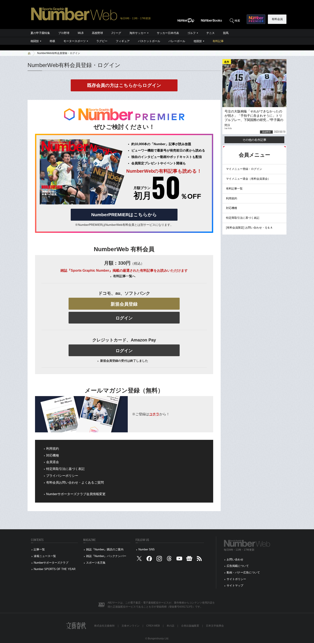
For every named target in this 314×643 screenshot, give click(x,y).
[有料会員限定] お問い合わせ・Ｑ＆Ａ (249, 227)
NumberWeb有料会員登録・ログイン (58, 53)
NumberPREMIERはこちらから (124, 214)
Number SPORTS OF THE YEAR (54, 569)
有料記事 (218, 41)
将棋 (52, 41)
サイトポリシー (236, 579)
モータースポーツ (74, 41)
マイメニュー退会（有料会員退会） (248, 178)
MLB (81, 33)
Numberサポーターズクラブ (51, 562)
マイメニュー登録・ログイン (244, 169)
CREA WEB (153, 625)
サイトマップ (235, 585)
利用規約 (52, 448)
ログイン (124, 318)
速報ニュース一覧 (45, 556)
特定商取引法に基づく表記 (65, 469)
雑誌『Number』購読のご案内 (104, 549)
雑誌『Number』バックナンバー (106, 556)
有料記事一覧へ (124, 276)
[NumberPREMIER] (256, 19)
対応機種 (52, 455)
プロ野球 (63, 33)
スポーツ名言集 (96, 562)
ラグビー (101, 41)
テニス (210, 33)
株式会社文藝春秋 (104, 625)
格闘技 (35, 41)
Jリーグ (116, 33)
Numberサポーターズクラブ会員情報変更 (76, 494)
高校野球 (97, 33)
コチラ (154, 414)
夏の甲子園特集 (40, 33)
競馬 (226, 33)
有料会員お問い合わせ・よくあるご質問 (75, 482)
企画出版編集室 (190, 625)
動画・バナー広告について (243, 572)
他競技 (198, 41)
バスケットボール (149, 41)
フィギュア (123, 41)
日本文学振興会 (215, 625)
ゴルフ (191, 33)
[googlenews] (189, 559)
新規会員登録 (124, 304)
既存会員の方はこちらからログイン (124, 85)
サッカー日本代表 (168, 33)
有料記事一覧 (234, 188)
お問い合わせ (235, 559)
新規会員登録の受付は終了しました (124, 360)
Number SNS (146, 549)
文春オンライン (130, 625)
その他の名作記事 (254, 139)
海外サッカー (137, 33)
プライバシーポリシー (62, 475)
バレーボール (177, 41)
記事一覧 (39, 549)
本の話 (170, 625)
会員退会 (52, 462)
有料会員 (277, 19)
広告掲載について (238, 565)
